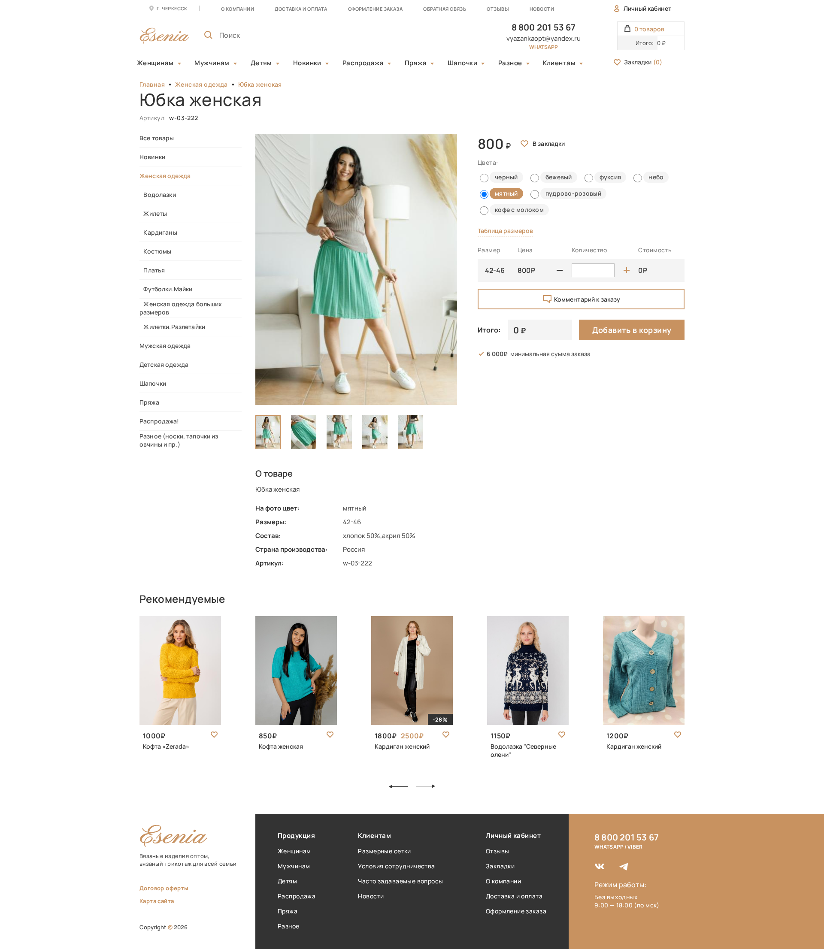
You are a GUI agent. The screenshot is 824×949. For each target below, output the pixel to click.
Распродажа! (159, 421)
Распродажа (363, 63)
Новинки (307, 63)
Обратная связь (444, 9)
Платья (152, 270)
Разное (510, 63)
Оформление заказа (375, 9)
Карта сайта (156, 901)
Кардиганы (158, 232)
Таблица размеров (505, 231)
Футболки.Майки (165, 289)
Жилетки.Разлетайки (172, 327)
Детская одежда (163, 364)
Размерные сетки (384, 851)
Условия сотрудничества (396, 866)
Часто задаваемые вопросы (400, 881)
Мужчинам (212, 63)
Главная (152, 84)
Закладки (643, 62)
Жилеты (153, 213)
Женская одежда (201, 84)
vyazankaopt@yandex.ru (543, 38)
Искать (447, 35)
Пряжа (416, 63)
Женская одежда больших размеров (180, 308)
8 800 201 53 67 (544, 27)
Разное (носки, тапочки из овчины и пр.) (178, 440)
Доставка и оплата (514, 896)
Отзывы (498, 9)
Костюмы (155, 251)
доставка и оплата (301, 9)
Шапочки (462, 63)
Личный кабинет (647, 8)
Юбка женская (260, 84)
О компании (237, 9)
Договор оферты (163, 888)
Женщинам (155, 63)
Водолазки (157, 194)
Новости (542, 9)
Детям (261, 63)
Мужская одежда (165, 346)
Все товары (156, 138)
